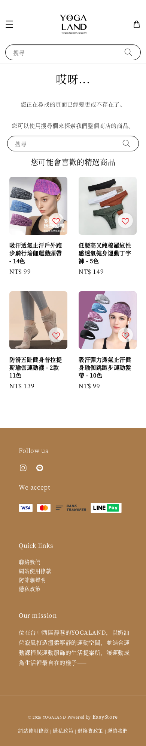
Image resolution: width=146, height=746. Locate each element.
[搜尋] (128, 52)
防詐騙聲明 (32, 579)
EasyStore (105, 716)
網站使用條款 (35, 570)
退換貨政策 (90, 730)
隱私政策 (29, 588)
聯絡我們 (29, 561)
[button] (9, 24)
